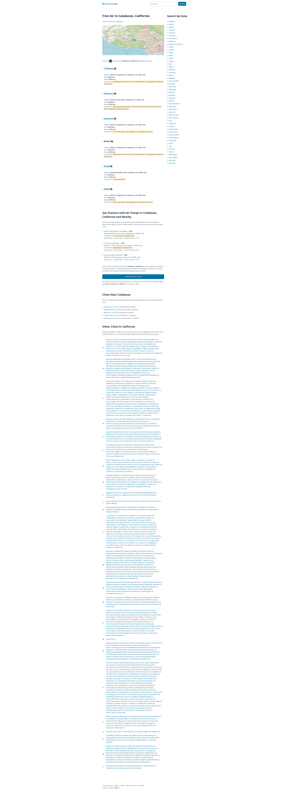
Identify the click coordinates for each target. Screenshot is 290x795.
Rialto (124, 652)
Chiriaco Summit (112, 399)
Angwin (144, 346)
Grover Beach (137, 469)
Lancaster (109, 529)
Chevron (108, 93)
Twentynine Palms (147, 725)
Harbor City (110, 477)
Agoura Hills (135, 339)
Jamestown (118, 501)
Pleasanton (121, 628)
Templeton (155, 716)
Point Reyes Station (123, 631)
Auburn (108, 355)
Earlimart (119, 432)
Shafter (126, 690)
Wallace (108, 746)
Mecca (108, 560)
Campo (133, 386)
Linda (125, 534)
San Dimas (143, 667)
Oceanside (137, 600)
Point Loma (154, 628)
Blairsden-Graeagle (112, 368)
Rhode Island (173, 132)
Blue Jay (137, 368)
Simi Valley (110, 694)
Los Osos (140, 543)
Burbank (142, 375)
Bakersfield (117, 359)
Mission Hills (123, 567)
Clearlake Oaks (131, 404)
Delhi (128, 421)
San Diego (132, 667)
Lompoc (144, 538)
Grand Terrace (132, 465)
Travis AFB (116, 723)
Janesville (135, 501)
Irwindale (150, 495)
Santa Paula (146, 683)
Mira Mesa (137, 565)
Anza (116, 349)
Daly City (109, 419)
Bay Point (118, 361)
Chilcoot (125, 397)
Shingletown (124, 692)
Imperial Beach (136, 493)
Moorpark (153, 572)
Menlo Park (148, 560)
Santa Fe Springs (147, 681)
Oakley (154, 597)
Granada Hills (119, 465)
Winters (120, 760)
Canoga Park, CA (109, 315)
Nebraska (172, 98)
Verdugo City (110, 740)
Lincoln (117, 534)
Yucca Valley (135, 768)
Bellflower (131, 364)
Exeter (149, 441)
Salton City (138, 663)
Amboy (125, 344)
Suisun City (154, 706)
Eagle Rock (110, 432)
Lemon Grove (139, 531)
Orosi (147, 604)
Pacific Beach (119, 610)
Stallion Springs (121, 703)
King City (131, 509)
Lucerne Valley (148, 545)
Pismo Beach (146, 624)
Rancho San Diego (112, 647)
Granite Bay (143, 465)
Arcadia (108, 351)
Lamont (151, 527)
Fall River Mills (137, 445)
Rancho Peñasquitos (140, 645)
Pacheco (109, 610)
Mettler (126, 562)
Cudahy (108, 415)
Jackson (108, 501)
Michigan (172, 84)
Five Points (147, 447)
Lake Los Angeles (148, 525)
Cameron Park (140, 383)
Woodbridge (153, 760)
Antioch (108, 349)
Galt (107, 460)
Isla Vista (109, 497)
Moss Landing (132, 576)
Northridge (146, 591)
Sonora (125, 697)
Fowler (108, 454)
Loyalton (129, 545)
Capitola (124, 388)
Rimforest (154, 652)
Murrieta (132, 578)
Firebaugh (136, 447)
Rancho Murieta (124, 645)
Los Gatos (119, 543)
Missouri (172, 92)
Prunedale (117, 635)
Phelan (128, 622)
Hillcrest (156, 482)
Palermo (109, 613)
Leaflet (152, 54)
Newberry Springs (112, 584)
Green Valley (119, 467)
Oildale (147, 600)
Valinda (118, 735)
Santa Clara (110, 681)
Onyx (136, 602)
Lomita (136, 538)
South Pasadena (111, 701)
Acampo (109, 339)
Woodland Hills (132, 762)
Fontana (109, 449)
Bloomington (126, 368)
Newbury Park (126, 584)
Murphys (123, 578)
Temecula (133, 716)
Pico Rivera (137, 622)
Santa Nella (135, 683)
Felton (119, 447)
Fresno (147, 454)
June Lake (155, 501)
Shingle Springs (111, 692)
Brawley (109, 373)
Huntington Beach (141, 487)
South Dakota (173, 138)
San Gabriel (123, 669)
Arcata (117, 351)
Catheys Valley (111, 395)
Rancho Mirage (111, 645)
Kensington (132, 507)
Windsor (138, 757)
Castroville (138, 392)
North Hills (110, 591)
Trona (134, 723)
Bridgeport (136, 373)
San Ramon (131, 676)
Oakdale (127, 597)
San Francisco (111, 669)
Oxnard (108, 606)
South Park (149, 699)
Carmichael (126, 390)
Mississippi (172, 89)
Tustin (135, 725)
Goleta (145, 462)
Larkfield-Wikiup (122, 529)
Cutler (138, 415)
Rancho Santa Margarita (130, 647)
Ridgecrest (144, 652)
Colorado (172, 36)
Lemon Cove (127, 531)
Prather (108, 635)
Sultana (108, 708)
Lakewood (142, 527)
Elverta (129, 439)
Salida (121, 663)
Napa (108, 582)
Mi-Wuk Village (137, 562)
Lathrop (142, 529)
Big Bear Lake (132, 366)
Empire (147, 439)
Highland (133, 482)
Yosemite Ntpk (149, 766)
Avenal (117, 355)
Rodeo (108, 657)
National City (117, 582)
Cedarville (122, 395)
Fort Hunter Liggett (112, 452)
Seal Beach (121, 688)
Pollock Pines (137, 631)
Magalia (126, 551)
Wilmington (110, 757)
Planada (145, 626)
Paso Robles (139, 617)
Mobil (107, 141)
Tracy (152, 721)
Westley (139, 753)
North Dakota (173, 118)
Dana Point (120, 419)
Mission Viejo (148, 567)
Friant (156, 454)
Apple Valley (125, 349)
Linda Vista (133, 534)
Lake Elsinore (136, 522)
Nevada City (147, 582)
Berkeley (109, 366)
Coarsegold (137, 406)
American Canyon (137, 344)
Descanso (143, 421)
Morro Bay (109, 576)
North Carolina (174, 115)
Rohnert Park (117, 657)
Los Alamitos (130, 540)
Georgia (171, 50)
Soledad (109, 697)
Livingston (138, 536)
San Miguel (143, 674)
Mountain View (111, 578)
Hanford (150, 475)
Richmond (133, 652)
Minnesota (172, 87)
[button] (134, 40)
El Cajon (121, 434)
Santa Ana (136, 679)
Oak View (118, 597)
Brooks (145, 373)
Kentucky (172, 70)
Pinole (129, 624)
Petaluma (119, 622)
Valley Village (110, 738)
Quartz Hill (109, 639)
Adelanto (125, 339)
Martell (129, 556)
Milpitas (117, 565)
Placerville (135, 626)
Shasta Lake (136, 690)
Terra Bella (109, 719)
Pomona (148, 631)
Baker (108, 359)
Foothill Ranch (120, 449)
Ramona (109, 643)
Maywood (109, 558)
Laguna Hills (144, 520)
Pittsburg (109, 626)
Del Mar (154, 419)
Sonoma (117, 697)
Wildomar (129, 755)
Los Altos (141, 540)
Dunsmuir (127, 428)
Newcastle (137, 584)
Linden (142, 534)
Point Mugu (110, 631)
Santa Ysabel (121, 685)
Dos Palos (130, 426)
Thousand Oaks (121, 719)
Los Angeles (151, 540)
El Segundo (145, 436)
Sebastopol (140, 688)
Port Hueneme (111, 633)
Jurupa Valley (110, 503)
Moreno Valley (119, 574)
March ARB (135, 553)
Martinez (138, 556)
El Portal (129, 436)
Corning (146, 408)
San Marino (122, 674)
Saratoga (141, 685)
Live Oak (118, 536)
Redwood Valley (148, 650)
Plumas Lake (133, 628)
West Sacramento (112, 753)
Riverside (144, 654)
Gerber (150, 460)
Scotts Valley (110, 688)
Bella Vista (121, 364)
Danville (129, 419)
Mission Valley (136, 567)
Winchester (128, 757)
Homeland (150, 484)
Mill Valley (148, 562)
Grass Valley (155, 465)
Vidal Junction (141, 740)
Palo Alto (152, 613)
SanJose (127, 679)
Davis (137, 419)
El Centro (130, 434)
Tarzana (114, 716)
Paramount (154, 615)
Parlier (119, 617)
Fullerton (118, 456)
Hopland (109, 487)
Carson (146, 390)
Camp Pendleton (112, 386)
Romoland (129, 657)
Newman (156, 584)
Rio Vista (118, 654)
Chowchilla (124, 399)
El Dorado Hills (152, 434)
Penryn (142, 619)
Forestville (131, 449)
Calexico (118, 381)
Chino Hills (142, 397)
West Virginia (173, 157)
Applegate (137, 349)
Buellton (122, 375)
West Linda (134, 751)
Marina (144, 553)
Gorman (153, 462)
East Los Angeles (131, 432)
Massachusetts (174, 81)
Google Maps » (108, 238)
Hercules (152, 480)
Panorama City (133, 615)
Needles (128, 582)
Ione (134, 495)
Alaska (171, 24)
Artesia (121, 353)
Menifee (138, 560)
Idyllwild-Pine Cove (112, 493)
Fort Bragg (141, 449)
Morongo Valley (145, 574)
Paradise (145, 615)
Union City (116, 732)
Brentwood (124, 373)
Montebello (110, 572)
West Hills (109, 751)
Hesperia (123, 482)
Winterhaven (110, 760)
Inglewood (126, 495)
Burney (108, 377)
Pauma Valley (110, 619)
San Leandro (127, 672)
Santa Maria (110, 683)
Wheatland (110, 755)
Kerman (150, 507)
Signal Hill (156, 692)
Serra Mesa (110, 690)
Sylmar (120, 713)
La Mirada (109, 518)
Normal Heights (119, 589)
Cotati (156, 411)
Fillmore (127, 447)
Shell (106, 166)
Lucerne (137, 545)
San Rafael (119, 676)
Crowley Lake (151, 413)
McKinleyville (149, 558)
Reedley (108, 652)
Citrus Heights (111, 402)
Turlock (126, 725)
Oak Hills (109, 597)
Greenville (150, 467)
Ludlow (108, 547)
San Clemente (121, 667)
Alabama (172, 21)
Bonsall (116, 371)
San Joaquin (145, 669)
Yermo (108, 766)
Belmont (142, 364)
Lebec (108, 531)
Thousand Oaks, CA (111, 318)
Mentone (109, 562)
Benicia (149, 364)
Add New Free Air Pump (133, 277)
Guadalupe (149, 469)
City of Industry (136, 402)
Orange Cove (154, 602)
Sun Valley (138, 708)
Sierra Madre (145, 692)
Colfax (145, 406)
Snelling (131, 694)
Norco (108, 589)
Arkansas (172, 30)
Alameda (145, 339)
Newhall (147, 584)
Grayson (109, 467)
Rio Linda (109, 654)
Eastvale (155, 432)
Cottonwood (110, 413)
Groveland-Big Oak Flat (122, 469)
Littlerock (109, 536)
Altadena (109, 344)
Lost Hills (109, 545)
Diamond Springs (140, 424)
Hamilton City (139, 475)
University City (128, 732)
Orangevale (123, 604)
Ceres (131, 395)
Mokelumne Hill (129, 569)
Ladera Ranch (110, 520)
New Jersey (172, 106)
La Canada (109, 516)
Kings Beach (141, 509)
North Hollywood (122, 591)
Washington (173, 155)
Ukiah (108, 732)
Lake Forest (148, 522)
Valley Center (136, 735)
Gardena (141, 460)
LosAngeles (150, 543)
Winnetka (147, 757)
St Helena (109, 703)
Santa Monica (122, 683)
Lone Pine (153, 538)
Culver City (118, 415)
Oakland (146, 597)
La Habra (131, 516)
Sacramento (110, 663)
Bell (156, 361)
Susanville (139, 710)
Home (104, 21)
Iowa (170, 64)
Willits (146, 755)
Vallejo (126, 735)
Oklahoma (172, 123)
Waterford (109, 748)
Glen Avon (117, 462)
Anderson (109, 346)
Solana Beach (153, 694)
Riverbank (134, 654)
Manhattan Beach (112, 553)
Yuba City (116, 768)
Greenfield (130, 467)
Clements (142, 404)
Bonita (108, 371)
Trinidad (126, 723)
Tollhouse (120, 721)
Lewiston (109, 534)
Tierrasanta (110, 721)
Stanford (141, 703)
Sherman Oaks (148, 690)
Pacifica (141, 610)
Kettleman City (120, 509)
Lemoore (150, 531)
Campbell (124, 386)
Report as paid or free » (132, 238)
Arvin (129, 353)
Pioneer (136, 624)
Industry (116, 495)
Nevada (171, 101)
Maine (171, 75)
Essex (135, 441)
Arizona (171, 27)
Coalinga (127, 406)
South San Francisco (127, 701)
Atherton (148, 353)
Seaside (130, 688)
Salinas (128, 663)
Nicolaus (129, 587)
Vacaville (109, 735)
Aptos (145, 349)
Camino (151, 383)
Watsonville (120, 748)
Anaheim (149, 344)
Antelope (152, 346)
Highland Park (145, 482)
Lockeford (148, 536)
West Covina (150, 748)
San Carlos (109, 667)
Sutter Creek (110, 713)
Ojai (153, 600)
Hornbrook (119, 487)
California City (139, 381)
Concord (137, 408)
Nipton (153, 587)
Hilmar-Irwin (110, 484)
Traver (108, 723)
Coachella (117, 406)
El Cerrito (140, 434)
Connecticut (173, 38)
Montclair (150, 569)
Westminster (149, 753)
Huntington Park (112, 489)
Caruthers (155, 390)
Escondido (125, 441)
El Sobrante (110, 439)
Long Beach (110, 540)
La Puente (128, 518)
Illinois (171, 58)
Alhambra (117, 342)
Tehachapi (123, 716)
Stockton (133, 706)
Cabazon (109, 381)
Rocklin (153, 654)
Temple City (144, 716)
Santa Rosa (110, 685)
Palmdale (141, 613)
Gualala (108, 471)
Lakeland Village (111, 527)
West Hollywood (121, 751)
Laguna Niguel (111, 522)
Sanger (118, 679)
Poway (151, 633)
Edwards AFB (110, 434)
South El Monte (111, 699)
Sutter (148, 710)
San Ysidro (141, 676)
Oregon (171, 126)
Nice (121, 587)
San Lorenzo (139, 672)
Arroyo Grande (111, 353)
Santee (131, 685)
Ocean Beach (117, 600)
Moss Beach (120, 576)
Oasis (108, 600)
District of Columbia (176, 44)
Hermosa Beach (111, 482)
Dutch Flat (137, 428)
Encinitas (156, 439)
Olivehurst (118, 602)
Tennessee (172, 140)
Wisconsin (172, 160)
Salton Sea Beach (151, 663)
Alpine (157, 342)
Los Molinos (130, 543)
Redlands (109, 650)
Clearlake (119, 404)
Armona (132, 351)
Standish (132, 703)
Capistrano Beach (112, 388)
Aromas (148, 351)
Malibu (134, 551)
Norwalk (109, 594)
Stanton (149, 703)
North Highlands (144, 589)
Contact (122, 785)
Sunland (147, 708)
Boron (123, 371)
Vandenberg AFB (134, 738)
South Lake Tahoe (136, 699)
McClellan (119, 558)
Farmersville (110, 447)
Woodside (144, 762)
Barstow (150, 359)
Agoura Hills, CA (109, 307)
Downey (139, 426)
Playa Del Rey (155, 626)
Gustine (127, 471)
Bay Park (109, 361)
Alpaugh (149, 342)
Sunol (119, 710)
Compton (127, 408)
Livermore (127, 536)
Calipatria (109, 383)
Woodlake (109, 762)
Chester (108, 397)
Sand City (151, 676)
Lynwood (117, 547)
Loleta (108, 538)
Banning (141, 359)
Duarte (155, 426)
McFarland (138, 558)
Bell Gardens (110, 364)
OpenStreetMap (160, 54)
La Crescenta (120, 516)
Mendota (129, 560)
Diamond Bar (126, 424)
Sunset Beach (128, 710)
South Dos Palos (145, 697)
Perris (150, 619)
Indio (108, 495)
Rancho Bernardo (121, 643)
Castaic (108, 392)
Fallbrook (148, 445)
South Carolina (174, 135)
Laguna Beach (132, 520)
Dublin (108, 428)
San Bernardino (135, 665)
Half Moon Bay (126, 475)
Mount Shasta (145, 576)
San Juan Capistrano (113, 672)
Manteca (124, 553)
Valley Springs (149, 735)
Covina (120, 413)
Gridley (108, 469)
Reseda (116, 652)
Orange (143, 602)
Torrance (129, 721)
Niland (137, 587)
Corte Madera (134, 411)
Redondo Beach (121, 650)
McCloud (128, 558)
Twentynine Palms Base (114, 728)
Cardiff (132, 388)
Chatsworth (149, 395)
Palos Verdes (121, 615)
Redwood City (135, 650)
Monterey (130, 572)
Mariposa (109, 556)
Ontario (127, 602)
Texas (171, 143)
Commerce (117, 408)
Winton (128, 760)
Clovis (108, 406)
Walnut (116, 746)
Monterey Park (141, 572)
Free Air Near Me (107, 785)
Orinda (132, 604)
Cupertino (128, 415)
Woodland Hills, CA (110, 310)
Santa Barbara (148, 679)
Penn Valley (134, 619)
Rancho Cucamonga (152, 643)
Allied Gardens (138, 342)
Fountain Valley (147, 452)
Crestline (141, 413)
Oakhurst (136, 597)
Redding (154, 647)
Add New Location (131, 785)
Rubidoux (144, 659)
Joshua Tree (145, 501)
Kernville (109, 509)
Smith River (121, 694)
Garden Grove (117, 460)
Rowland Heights (122, 659)
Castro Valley (126, 392)
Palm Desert (119, 613)
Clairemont (148, 402)
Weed (141, 748)
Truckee (141, 723)
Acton (117, 339)
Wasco (150, 746)
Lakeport (123, 527)
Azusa (124, 355)
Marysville (147, 556)
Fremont (126, 454)
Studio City (144, 706)
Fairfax (117, 445)
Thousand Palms (137, 719)
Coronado (123, 411)
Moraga (108, 574)
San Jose (155, 669)
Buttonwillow (126, 377)
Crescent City (130, 413)
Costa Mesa (146, 411)
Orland (140, 604)
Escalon (116, 441)
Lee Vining (116, 531)
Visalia (151, 740)
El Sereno (155, 436)
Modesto (109, 569)
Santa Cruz (134, 681)
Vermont (172, 149)
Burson (116, 377)
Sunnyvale (109, 710)
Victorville (129, 740)
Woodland (119, 762)
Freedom (117, 454)
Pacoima (150, 610)
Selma (149, 688)
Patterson (150, 617)
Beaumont (148, 361)
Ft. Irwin (109, 456)
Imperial (125, 493)
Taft (107, 716)
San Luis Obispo (152, 672)
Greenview (140, 467)
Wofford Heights (140, 760)
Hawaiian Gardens (135, 477)
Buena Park (131, 375)
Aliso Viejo (127, 342)
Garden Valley (130, 460)
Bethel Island (120, 366)
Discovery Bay (111, 426)
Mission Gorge (111, 567)
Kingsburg (151, 509)
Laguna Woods (124, 522)
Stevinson (124, 706)
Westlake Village (128, 753)
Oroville (155, 604)
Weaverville (132, 748)
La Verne (148, 518)
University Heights (142, 732)
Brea (116, 373)
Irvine (141, 495)
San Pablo (153, 674)
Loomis (120, 540)
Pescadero (109, 622)
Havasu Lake (121, 477)
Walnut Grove (140, 746)
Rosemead (149, 657)
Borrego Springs (134, 371)
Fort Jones (125, 452)
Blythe (154, 368)
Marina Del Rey (154, 553)
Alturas (117, 344)
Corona (154, 408)
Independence (149, 493)
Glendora (137, 462)
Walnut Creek (127, 746)
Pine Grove (110, 624)
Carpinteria (137, 390)
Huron (122, 489)
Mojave (118, 569)
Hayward (109, 480)
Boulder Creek (148, 371)
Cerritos (139, 395)
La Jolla (140, 516)
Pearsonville (122, 619)
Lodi (156, 536)
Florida (171, 47)
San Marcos (110, 674)
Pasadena (127, 617)
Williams (138, 755)
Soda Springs (141, 694)
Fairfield (126, 445)
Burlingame (153, 375)
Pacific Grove (131, 610)
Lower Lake (119, 545)
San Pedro (109, 676)
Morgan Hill (132, 574)
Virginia (171, 152)
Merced (117, 562)
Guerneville (118, 471)
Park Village (110, 617)
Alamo (153, 339)
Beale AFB (127, 361)
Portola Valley (142, 633)
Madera (117, 551)
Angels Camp (121, 346)
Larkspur (134, 529)
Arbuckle (153, 349)
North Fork (132, 589)
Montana (172, 95)
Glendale (127, 462)
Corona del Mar (111, 411)
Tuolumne (117, 725)
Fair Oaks (109, 445)
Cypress (146, 415)
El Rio (137, 436)
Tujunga (150, 723)
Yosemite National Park (132, 766)
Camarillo (128, 383)
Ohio (170, 121)
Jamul (127, 501)
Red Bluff (144, 647)
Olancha (109, 602)
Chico (116, 397)
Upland (154, 732)
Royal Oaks (134, 659)
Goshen (108, 465)
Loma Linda (117, 538)
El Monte (120, 436)
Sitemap (141, 785)
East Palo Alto (145, 432)
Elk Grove (120, 439)
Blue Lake (146, 368)
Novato (118, 594)
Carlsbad (140, 388)
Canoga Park (143, 386)
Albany (108, 342)
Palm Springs (130, 613)
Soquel (134, 697)
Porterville (122, 633)
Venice (145, 738)
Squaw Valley (155, 701)
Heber (129, 480)
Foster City (135, 452)
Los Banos (109, 543)
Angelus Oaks (133, 346)
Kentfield (142, 507)
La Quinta (139, 518)
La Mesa (148, 516)
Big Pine (143, 366)
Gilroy (108, 462)
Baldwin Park (130, 359)
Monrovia (141, 569)
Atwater (157, 353)
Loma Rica (127, 538)
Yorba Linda (117, 766)
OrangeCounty (111, 604)
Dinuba (151, 424)
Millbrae (109, 565)
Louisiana (172, 72)
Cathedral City (149, 392)
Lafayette (121, 520)
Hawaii (171, 53)
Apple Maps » (119, 238)
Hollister (121, 484)
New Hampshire (174, 104)
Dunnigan (117, 428)
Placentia (125, 626)
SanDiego (109, 679)
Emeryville (138, 439)
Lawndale (151, 529)
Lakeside (132, 527)
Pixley (117, 626)
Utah (170, 146)
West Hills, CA (109, 312)
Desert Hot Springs (112, 424)
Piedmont (147, 622)
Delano (120, 421)
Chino (133, 397)
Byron (136, 377)
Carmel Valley (152, 388)
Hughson (128, 487)
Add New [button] (182, 4)
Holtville (140, 484)
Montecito (120, 572)
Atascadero (137, 353)
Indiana (171, 61)
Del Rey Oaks (110, 421)
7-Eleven (108, 68)
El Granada (110, 436)
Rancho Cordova (135, 643)
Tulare (108, 725)
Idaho (171, 55)
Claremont (109, 404)
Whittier (119, 755)
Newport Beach (111, 587)
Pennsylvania (173, 129)
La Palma (119, 518)
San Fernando (155, 667)
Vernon (120, 740)
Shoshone (134, 692)
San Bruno (147, 665)
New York (172, 112)
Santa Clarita (122, 681)
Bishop (151, 366)
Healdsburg (120, 480)
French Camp (137, 454)
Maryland (172, 78)
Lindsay (150, 534)
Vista (107, 742)
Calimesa (150, 381)
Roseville (109, 659)
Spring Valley (142, 701)
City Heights (124, 402)
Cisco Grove (147, 399)
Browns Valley (111, 375)
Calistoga (119, 383)
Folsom (156, 447)
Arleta (124, 351)
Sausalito (150, 685)
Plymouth (144, 628)
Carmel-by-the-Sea (112, 390)
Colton (153, 406)
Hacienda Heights (112, 475)
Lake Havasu (110, 525)
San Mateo (132, 674)
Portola (131, 633)
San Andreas (110, 665)
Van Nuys (121, 738)
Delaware (172, 41)
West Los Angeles (147, 751)
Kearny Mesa (110, 507)
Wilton (119, 757)
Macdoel (109, 551)
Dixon (121, 426)
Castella (116, 392)
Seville (119, 690)
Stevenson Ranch (112, 706)
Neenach (137, 582)
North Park (136, 591)
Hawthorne (148, 477)
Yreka (108, 768)
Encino (108, 441)
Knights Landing (111, 512)
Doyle (148, 426)
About (116, 785)
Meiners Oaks (118, 560)
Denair (134, 421)
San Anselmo (122, 665)
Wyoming (172, 163)
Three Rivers (149, 719)
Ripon (126, 654)
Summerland (118, 708)
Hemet (143, 480)
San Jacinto (134, 669)
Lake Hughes (122, 525)
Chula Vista (135, 399)
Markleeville (119, 556)
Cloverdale (152, 404)
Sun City (129, 708)
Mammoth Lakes (146, 551)
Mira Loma (127, 565)
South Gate (123, 699)
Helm (136, 480)
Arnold (140, 351)
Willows (154, 755)
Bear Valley (138, 361)
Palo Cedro (110, 615)
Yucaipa (125, 768)
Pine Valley (120, 624)
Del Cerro (145, 419)
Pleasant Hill (110, 628)
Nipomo (145, 587)
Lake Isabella (134, 525)
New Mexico (173, 109)
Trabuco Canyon (142, 721)
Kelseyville (121, 507)
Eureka (142, 441)
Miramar (148, 565)
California (111, 21)
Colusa (108, 408)
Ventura (153, 738)
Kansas (171, 67)
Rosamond (139, 657)
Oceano (128, 600)
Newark (156, 582)
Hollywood (130, 484)
